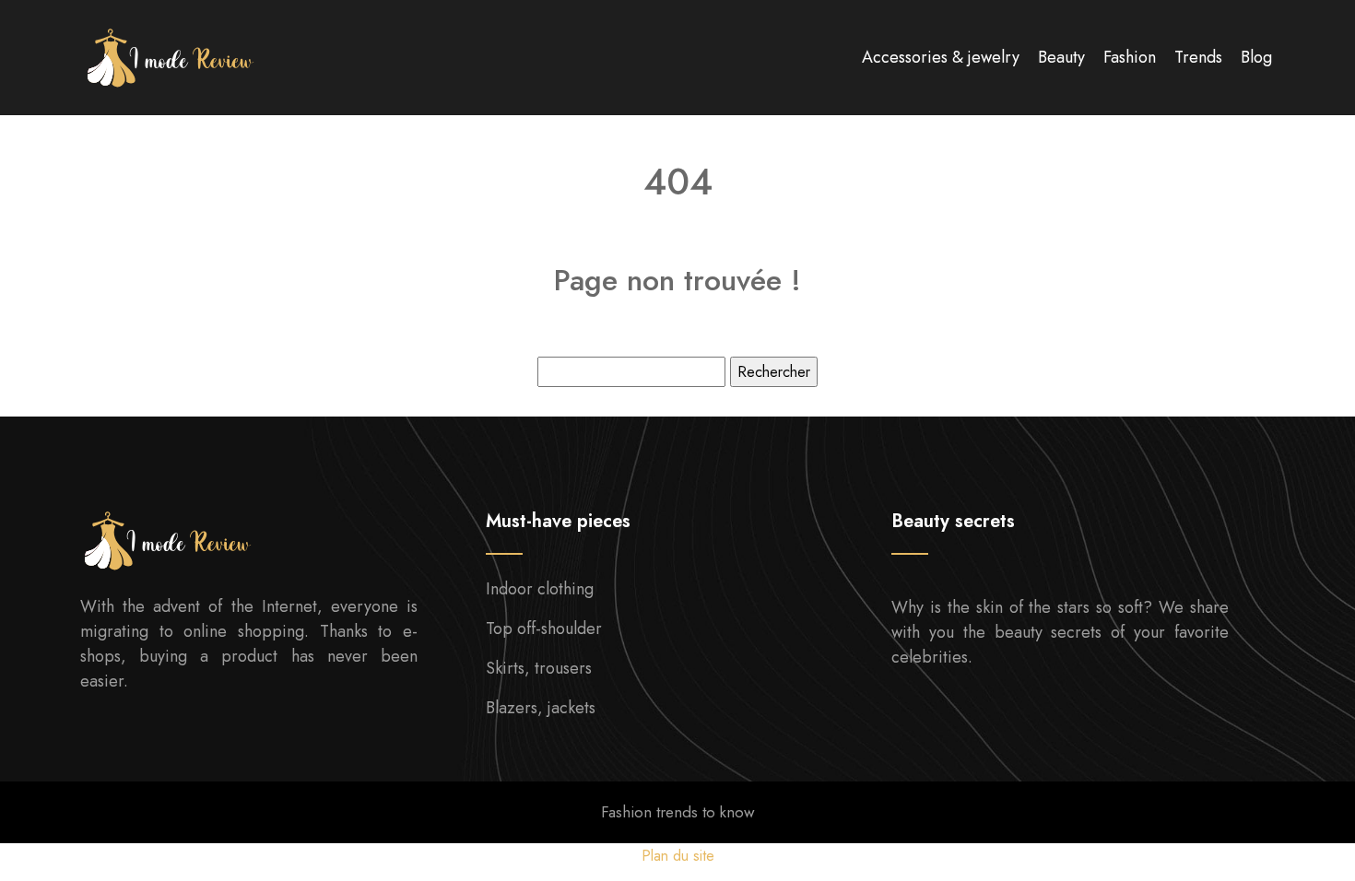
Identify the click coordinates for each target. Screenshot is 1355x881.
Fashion (1129, 57)
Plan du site (678, 855)
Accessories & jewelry (940, 57)
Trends (1198, 57)
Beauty (1061, 57)
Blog (1256, 57)
